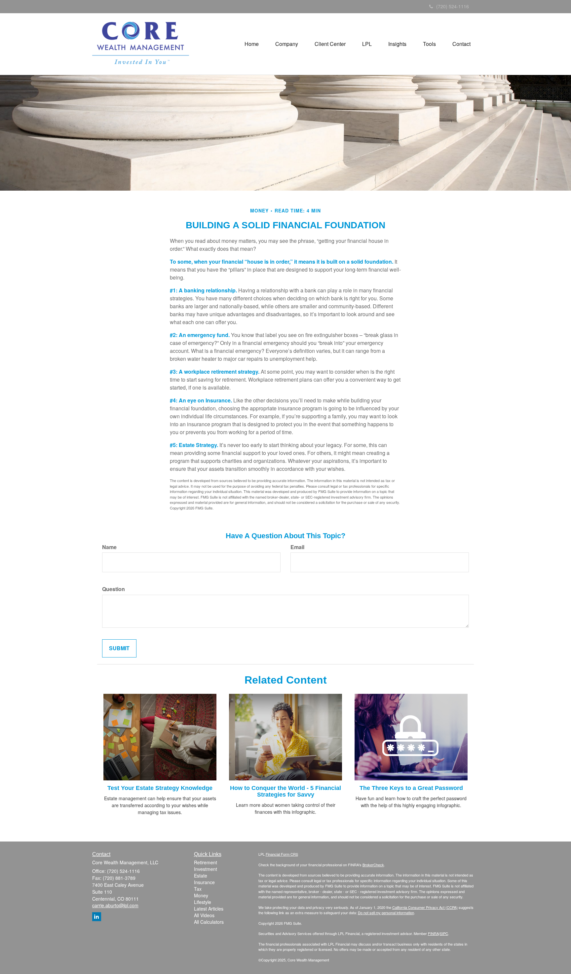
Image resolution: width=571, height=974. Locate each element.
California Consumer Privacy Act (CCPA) (425, 907)
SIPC (444, 933)
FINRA (433, 933)
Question (113, 589)
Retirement (205, 862)
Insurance (204, 882)
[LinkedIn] (96, 916)
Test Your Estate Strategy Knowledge (159, 788)
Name (109, 547)
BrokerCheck (373, 864)
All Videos (204, 915)
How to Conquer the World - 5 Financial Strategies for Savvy (285, 791)
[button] (286, 44)
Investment (205, 869)
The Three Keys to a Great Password (411, 788)
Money (201, 895)
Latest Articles (208, 908)
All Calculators (209, 921)
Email (297, 547)
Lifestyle (202, 902)
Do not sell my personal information (386, 912)
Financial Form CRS (282, 854)
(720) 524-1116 (452, 6)
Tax (198, 888)
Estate (200, 875)
